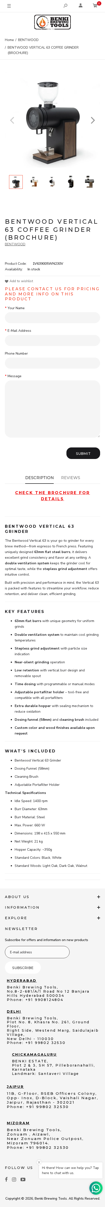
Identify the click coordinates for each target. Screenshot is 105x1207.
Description (39, 477)
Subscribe (22, 968)
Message (14, 376)
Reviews (70, 477)
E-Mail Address (19, 330)
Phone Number (16, 353)
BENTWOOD (15, 244)
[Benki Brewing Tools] (52, 23)
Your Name (16, 308)
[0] (95, 6)
